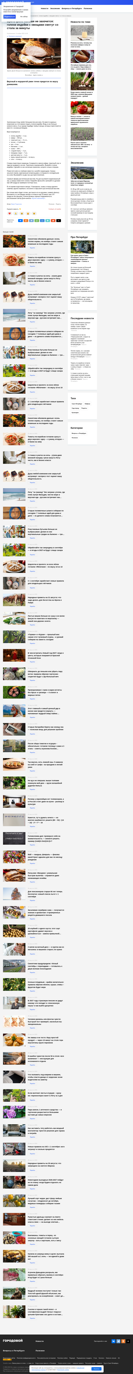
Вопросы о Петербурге (72, 8)
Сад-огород (75, 408)
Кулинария (75, 412)
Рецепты (84, 408)
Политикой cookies (63, 1369)
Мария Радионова (16, 204)
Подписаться (9, 16)
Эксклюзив (55, 8)
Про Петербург (79, 237)
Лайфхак (87, 404)
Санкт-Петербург (77, 404)
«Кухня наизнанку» (38, 198)
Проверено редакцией (15, 36)
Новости (44, 8)
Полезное (88, 8)
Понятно (96, 1369)
